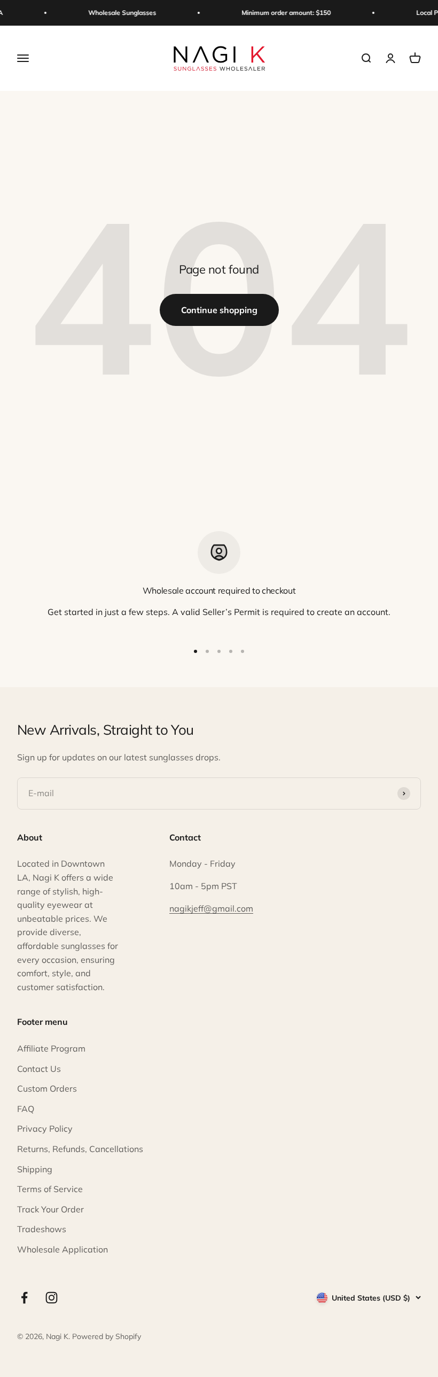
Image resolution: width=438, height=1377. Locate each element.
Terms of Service (50, 1189)
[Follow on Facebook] (24, 1297)
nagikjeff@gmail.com (211, 908)
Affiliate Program (51, 1048)
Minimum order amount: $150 (282, 13)
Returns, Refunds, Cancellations (80, 1148)
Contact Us (39, 1068)
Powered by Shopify (106, 1336)
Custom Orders (47, 1088)
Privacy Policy (45, 1128)
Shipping (34, 1169)
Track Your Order (50, 1209)
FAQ (25, 1108)
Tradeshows (41, 1229)
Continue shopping (219, 310)
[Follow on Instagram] (51, 1297)
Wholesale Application (62, 1249)
